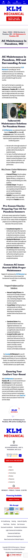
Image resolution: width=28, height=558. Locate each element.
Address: (14, 445)
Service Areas (12, 473)
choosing (7, 354)
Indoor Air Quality (22, 521)
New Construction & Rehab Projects (14, 539)
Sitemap (23, 547)
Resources (11, 479)
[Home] (3, 1)
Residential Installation (20, 527)
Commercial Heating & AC (14, 536)
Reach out (22, 395)
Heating (14, 521)
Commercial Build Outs (14, 533)
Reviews (11, 476)
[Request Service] (17, 1)
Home (3, 3)
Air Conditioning (5, 521)
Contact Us (6, 420)
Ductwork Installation (7, 527)
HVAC (10, 32)
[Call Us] (9, 1)
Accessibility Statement (18, 549)
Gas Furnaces (21, 524)
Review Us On (12, 454)
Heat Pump (6, 524)
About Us (11, 470)
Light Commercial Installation (14, 530)
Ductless (13, 524)
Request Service (17, 3)
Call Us (9, 3)
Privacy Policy (7, 549)
